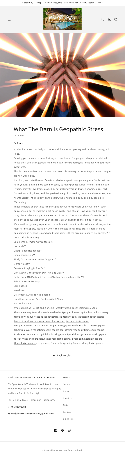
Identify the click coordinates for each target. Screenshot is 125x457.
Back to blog (64, 355)
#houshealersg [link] (96, 316)
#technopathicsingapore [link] (57, 325)
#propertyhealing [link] (23, 338)
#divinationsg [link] (34, 334)
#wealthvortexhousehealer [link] (46, 312)
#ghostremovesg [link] (23, 329)
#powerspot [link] (58, 321)
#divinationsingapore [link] (54, 334)
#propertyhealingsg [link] (62, 338)
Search (66, 384)
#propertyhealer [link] (42, 338)
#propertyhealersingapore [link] (87, 338)
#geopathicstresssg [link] (72, 312)
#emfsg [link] (18, 316)
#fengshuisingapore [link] (25, 343)
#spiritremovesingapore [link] (91, 329)
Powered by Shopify (75, 450)
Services (67, 412)
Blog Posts (68, 418)
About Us (67, 398)
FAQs (65, 405)
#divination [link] (20, 334)
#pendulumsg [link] (74, 334)
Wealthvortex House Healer (58, 450)
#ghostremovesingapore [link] (45, 329)
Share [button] (20, 143)
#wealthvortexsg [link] (31, 316)
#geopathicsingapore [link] (77, 321)
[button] (9, 19)
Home (66, 391)
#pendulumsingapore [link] (94, 334)
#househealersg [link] (22, 312)
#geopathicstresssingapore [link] (29, 325)
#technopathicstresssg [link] (96, 312)
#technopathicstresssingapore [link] (88, 325)
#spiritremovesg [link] (68, 329)
